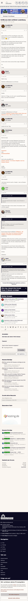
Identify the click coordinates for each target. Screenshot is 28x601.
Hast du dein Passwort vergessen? (10, 345)
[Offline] (1, 25)
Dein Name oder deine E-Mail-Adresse (11, 336)
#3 (26, 90)
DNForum (3, 560)
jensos (5, 321)
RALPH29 (23, 467)
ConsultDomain (4, 562)
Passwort (4, 341)
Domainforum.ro (4, 568)
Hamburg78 (6, 311)
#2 (26, 76)
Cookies (14, 584)
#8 (26, 192)
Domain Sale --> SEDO (12, 452)
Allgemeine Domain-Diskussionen (11, 366)
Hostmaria (3, 574)
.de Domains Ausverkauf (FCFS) (14, 447)
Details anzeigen (13, 290)
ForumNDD (3, 566)
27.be (2, 570)
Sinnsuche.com (11, 443)
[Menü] (1, 2)
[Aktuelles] (22, 2)
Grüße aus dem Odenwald (10, 304)
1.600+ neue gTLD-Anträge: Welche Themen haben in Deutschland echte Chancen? (14, 374)
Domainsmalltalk (5, 153)
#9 (26, 216)
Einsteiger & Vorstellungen (14, 300)
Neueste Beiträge (7, 359)
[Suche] (26, 2)
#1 (26, 30)
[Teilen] (24, 30)
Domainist (3, 150)
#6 (26, 135)
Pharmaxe (6, 300)
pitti (5, 305)
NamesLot (3, 572)
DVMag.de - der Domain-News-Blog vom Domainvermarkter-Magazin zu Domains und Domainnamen (12, 233)
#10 (26, 263)
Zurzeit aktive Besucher (9, 395)
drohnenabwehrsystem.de (13, 432)
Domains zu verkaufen (9, 436)
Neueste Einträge (7, 430)
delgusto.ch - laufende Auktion (14, 438)
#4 (26, 109)
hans (5, 316)
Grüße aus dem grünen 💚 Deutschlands (14, 299)
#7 (26, 176)
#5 (26, 123)
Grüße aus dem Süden (9, 315)
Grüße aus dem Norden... (10, 309)
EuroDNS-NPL (5, 21)
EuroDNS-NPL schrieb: (6, 195)
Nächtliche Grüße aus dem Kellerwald (13, 320)
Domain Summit (4, 558)
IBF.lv (2, 564)
